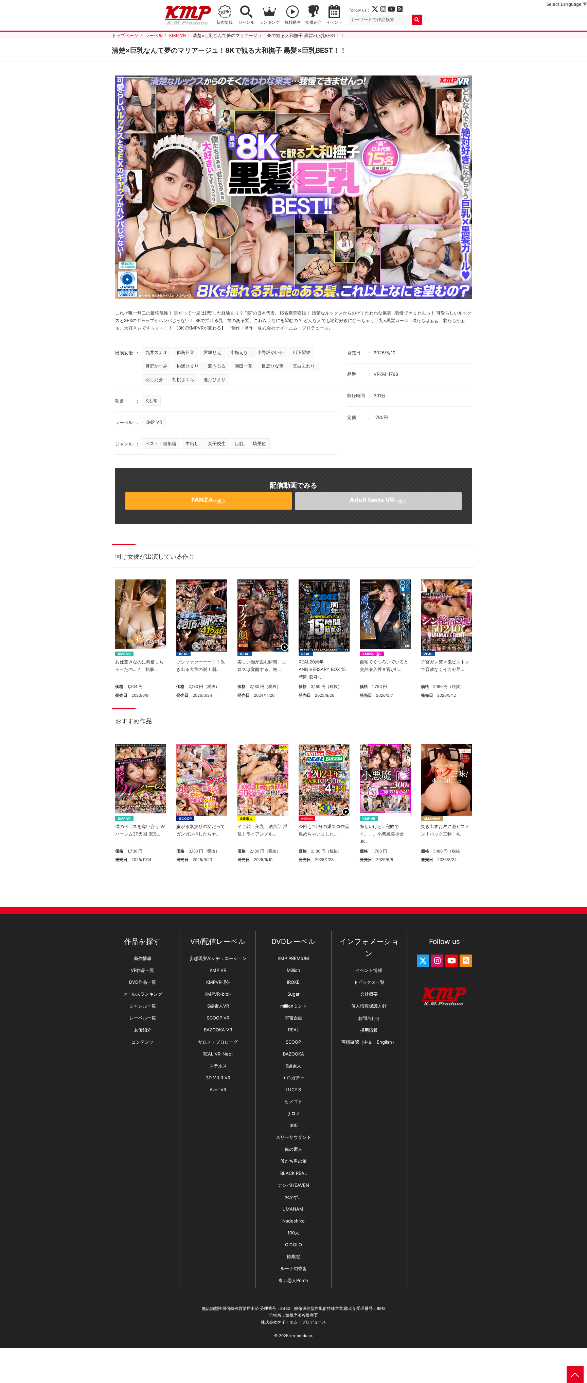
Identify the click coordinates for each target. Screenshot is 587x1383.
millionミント (293, 1006)
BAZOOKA (293, 1054)
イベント (334, 22)
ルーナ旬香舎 (293, 1268)
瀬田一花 (243, 366)
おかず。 (293, 1197)
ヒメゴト (293, 1101)
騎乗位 (259, 443)
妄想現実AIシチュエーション (218, 958)
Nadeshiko (293, 1221)
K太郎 (151, 400)
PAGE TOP (575, 1374)
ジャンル (246, 22)
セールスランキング (142, 994)
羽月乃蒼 (154, 379)
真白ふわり (304, 366)
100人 (293, 1232)
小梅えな (239, 352)
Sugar (293, 994)
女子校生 (217, 443)
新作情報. (225, 22)
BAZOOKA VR (218, 1029)
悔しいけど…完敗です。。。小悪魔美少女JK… (382, 834)
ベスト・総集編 (160, 443)
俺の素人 (293, 1149)
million (307, 818)
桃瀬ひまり (188, 366)
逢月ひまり (214, 379)
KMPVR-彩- (371, 654)
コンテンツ (142, 1042)
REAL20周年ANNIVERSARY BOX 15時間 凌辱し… (322, 669)
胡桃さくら (183, 379)
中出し (192, 443)
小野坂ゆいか (270, 352)
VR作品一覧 (142, 970)
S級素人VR (218, 1006)
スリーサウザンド (293, 1137)
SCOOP (185, 818)
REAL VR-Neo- (217, 1054)
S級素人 (246, 818)
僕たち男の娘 (293, 1161)
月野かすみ (156, 366)
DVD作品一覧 (142, 982)
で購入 (208, 500)
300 (293, 1125)
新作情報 (143, 958)
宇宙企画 (293, 1018)
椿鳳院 (293, 1256)
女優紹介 (313, 22)
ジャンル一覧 (142, 1006)
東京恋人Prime (293, 1280)
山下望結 (301, 352)
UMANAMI (432, 818)
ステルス (218, 1065)
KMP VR (153, 422)
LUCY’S (293, 1089)
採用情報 (369, 1030)
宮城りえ (212, 352)
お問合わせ (369, 1018)
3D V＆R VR (218, 1077)
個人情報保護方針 (369, 1006)
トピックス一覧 (369, 982)
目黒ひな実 (273, 366)
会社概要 (369, 994)
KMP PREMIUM (293, 958)
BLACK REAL (293, 1173)
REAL (183, 654)
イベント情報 (369, 970)
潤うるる (217, 366)
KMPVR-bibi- (217, 994)
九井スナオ (156, 352)
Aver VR (218, 1089)
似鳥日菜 (185, 352)
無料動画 (292, 22)
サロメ (293, 1113)
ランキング (269, 22)
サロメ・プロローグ (218, 1042)
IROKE (293, 982)
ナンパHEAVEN (293, 1185)
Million (293, 970)
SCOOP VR (218, 1018)
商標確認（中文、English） (368, 1042)
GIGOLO (293, 1244)
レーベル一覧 (142, 1018)
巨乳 (239, 443)
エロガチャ (293, 1077)
